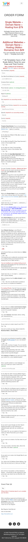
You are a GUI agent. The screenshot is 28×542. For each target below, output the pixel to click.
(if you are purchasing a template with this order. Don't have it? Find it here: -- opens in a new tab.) (13, 127)
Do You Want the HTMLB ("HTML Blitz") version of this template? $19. (13, 135)
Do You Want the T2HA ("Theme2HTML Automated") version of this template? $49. (11, 148)
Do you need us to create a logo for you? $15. (12, 324)
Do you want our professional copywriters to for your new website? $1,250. (13, 339)
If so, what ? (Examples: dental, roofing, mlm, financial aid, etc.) (13, 315)
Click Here (10, 68)
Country (5, 118)
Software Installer (10, 400)
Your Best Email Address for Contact (12, 76)
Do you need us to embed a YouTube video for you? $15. (14, 440)
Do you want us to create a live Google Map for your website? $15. (14, 455)
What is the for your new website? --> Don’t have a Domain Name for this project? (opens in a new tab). (14, 196)
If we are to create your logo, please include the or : (13, 329)
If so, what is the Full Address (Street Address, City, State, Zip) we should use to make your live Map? (13, 462)
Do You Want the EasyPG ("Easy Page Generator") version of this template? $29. (13, 142)
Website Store (4, 129)
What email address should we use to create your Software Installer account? (13, 416)
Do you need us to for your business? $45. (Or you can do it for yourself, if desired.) (13, 308)
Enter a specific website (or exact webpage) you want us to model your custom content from (13, 364)
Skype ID (6, 93)
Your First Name (7, 70)
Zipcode (12, 112)
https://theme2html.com (7, 514)
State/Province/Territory (14, 105)
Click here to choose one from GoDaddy (13, 195)
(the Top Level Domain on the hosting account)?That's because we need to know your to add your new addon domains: (14, 266)
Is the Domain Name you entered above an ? (13, 252)
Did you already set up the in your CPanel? (13, 278)
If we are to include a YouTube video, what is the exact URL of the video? (13, 446)
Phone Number (13, 88)
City (11, 99)
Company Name (7, 82)
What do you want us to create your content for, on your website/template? (13, 356)
